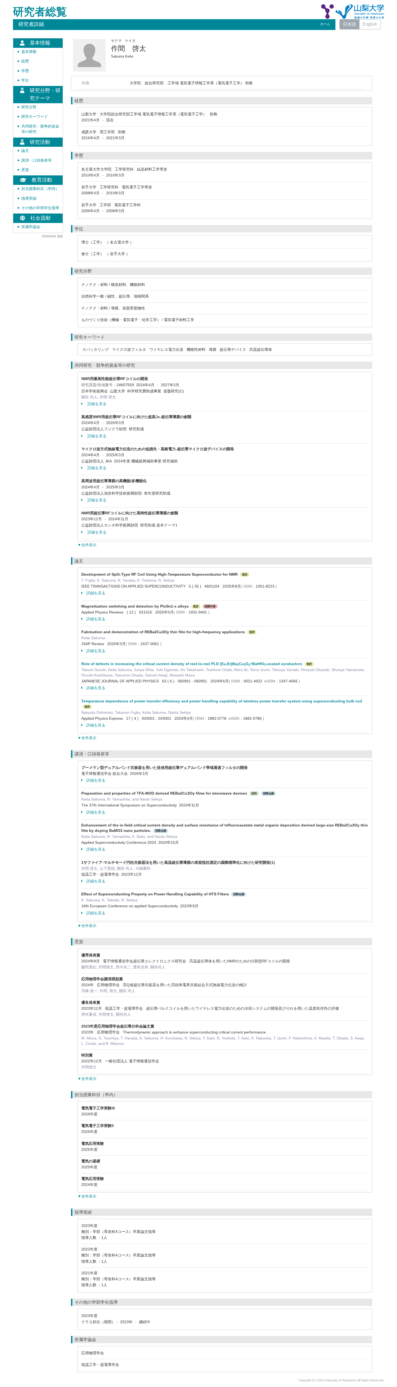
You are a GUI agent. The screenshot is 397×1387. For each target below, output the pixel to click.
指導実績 (28, 198)
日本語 (349, 24)
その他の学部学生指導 (40, 208)
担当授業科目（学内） (40, 189)
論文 (25, 151)
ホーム (325, 24)
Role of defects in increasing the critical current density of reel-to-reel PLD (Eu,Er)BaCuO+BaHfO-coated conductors (191, 664)
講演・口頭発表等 (36, 160)
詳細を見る (96, 404)
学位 (25, 80)
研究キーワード (34, 117)
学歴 (25, 71)
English (370, 24)
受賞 (25, 170)
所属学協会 (30, 227)
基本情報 (28, 52)
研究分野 (28, 107)
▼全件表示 (87, 545)
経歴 (25, 61)
